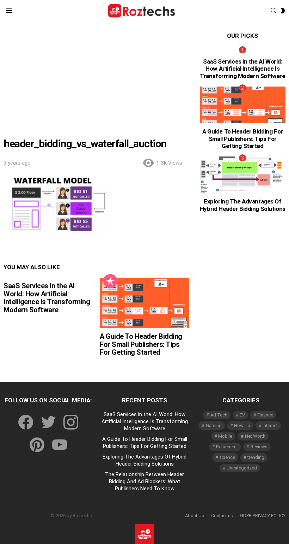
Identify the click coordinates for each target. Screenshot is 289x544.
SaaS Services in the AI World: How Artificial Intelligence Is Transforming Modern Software (47, 298)
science (227, 457)
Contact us (222, 515)
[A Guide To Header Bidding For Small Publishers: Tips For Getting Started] (144, 303)
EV (242, 415)
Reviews (259, 446)
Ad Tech (218, 415)
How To (242, 425)
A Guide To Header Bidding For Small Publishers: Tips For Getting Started (141, 344)
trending (255, 457)
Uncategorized (242, 468)
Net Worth (255, 436)
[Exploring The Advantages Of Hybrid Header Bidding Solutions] (242, 174)
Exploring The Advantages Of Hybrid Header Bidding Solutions (242, 205)
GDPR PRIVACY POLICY (262, 515)
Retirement (227, 446)
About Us (194, 515)
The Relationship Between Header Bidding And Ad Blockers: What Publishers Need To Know (144, 481)
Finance (265, 415)
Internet (270, 425)
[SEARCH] (273, 10)
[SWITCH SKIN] (282, 10)
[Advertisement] (96, 85)
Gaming (214, 425)
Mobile (225, 436)
